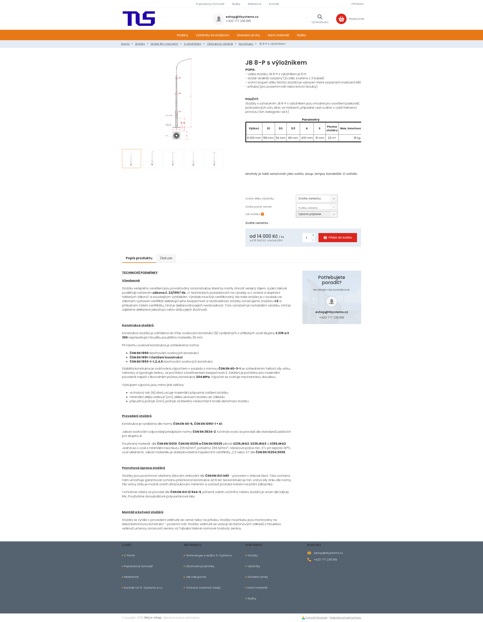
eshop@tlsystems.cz (331, 312)
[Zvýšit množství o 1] (313, 235)
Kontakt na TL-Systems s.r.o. (143, 588)
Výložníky (253, 566)
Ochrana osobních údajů (203, 588)
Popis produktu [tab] (139, 258)
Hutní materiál (257, 588)
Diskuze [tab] (166, 258)
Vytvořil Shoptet (316, 618)
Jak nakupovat (196, 577)
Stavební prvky (257, 577)
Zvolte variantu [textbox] (308, 207)
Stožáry (252, 555)
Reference (254, 4)
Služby (236, 4)
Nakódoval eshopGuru (345, 618)
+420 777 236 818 (331, 317)
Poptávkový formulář (210, 4)
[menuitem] (182, 35)
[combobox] (316, 206)
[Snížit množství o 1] (313, 240)
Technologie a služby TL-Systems (209, 555)
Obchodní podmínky (200, 566)
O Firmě (129, 555)
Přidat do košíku (340, 237)
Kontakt (274, 4)
